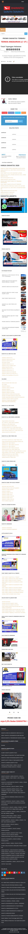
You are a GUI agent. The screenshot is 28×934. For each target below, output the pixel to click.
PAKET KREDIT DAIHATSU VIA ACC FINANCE (11, 580)
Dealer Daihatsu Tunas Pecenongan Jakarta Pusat (11, 918)
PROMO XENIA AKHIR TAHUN (18, 898)
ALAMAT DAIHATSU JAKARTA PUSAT (9, 752)
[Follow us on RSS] (10, 873)
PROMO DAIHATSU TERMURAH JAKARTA (11, 321)
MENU (22, 1)
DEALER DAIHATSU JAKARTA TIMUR (9, 603)
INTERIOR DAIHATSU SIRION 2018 (9, 425)
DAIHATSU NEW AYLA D (7, 357)
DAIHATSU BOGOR (5, 903)
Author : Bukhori (12, 99)
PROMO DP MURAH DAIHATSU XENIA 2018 (11, 395)
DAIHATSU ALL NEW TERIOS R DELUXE (10, 447)
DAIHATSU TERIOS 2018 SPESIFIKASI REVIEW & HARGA (13, 887)
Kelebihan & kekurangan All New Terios (10, 455)
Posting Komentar (7, 162)
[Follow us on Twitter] (5, 873)
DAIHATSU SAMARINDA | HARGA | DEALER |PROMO (12, 861)
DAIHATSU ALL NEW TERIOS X (8, 443)
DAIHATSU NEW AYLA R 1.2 (8, 370)
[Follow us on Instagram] (22, 873)
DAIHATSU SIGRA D (6, 491)
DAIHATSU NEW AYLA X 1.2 (8, 368)
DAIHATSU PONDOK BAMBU (7, 915)
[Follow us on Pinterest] (19, 873)
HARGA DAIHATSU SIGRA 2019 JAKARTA (10, 488)
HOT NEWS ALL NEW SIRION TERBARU (10, 422)
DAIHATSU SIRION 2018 (6, 898)
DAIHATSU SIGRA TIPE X (7, 494)
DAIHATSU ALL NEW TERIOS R (8, 446)
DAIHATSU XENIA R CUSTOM (7, 194)
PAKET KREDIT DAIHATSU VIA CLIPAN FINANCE (12, 578)
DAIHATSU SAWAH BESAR (6, 910)
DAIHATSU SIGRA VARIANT (7, 489)
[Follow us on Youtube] (12, 873)
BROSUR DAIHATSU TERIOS (7, 737)
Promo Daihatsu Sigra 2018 (8, 500)
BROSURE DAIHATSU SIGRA (19, 737)
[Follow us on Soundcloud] (5, 875)
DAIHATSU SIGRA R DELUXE (8, 499)
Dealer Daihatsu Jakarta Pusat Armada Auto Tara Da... (13, 609)
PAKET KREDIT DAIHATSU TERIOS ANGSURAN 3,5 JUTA (14, 451)
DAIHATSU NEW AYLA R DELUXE (9, 372)
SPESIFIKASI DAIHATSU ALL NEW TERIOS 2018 (12, 439)
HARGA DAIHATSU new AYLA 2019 (8, 179)
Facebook (11, 112)
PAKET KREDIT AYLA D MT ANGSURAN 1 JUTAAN (11, 173)
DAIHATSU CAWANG (5, 908)
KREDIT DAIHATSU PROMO (7, 735)
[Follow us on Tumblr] (24, 873)
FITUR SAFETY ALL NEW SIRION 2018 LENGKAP (12, 429)
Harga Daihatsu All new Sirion (8, 421)
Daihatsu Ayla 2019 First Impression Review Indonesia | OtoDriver (9, 281)
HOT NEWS (4, 384)
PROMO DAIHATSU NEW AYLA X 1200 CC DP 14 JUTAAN (13, 186)
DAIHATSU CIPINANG (18, 915)
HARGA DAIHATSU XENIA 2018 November (11, 394)
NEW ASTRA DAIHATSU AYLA (7, 177)
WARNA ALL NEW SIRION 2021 (8, 424)
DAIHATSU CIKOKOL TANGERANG (16, 903)
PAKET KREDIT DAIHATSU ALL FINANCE (10, 577)
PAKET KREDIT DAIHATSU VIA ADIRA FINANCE (12, 587)
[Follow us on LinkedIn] (2, 875)
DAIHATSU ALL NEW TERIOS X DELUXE (10, 444)
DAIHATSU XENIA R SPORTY (8, 390)
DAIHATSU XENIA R (6, 389)
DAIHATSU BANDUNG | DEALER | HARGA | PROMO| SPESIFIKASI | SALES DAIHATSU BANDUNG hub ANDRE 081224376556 (13, 803)
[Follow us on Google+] (7, 873)
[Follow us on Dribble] (14, 873)
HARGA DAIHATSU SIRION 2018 (8, 432)
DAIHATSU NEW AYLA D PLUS (8, 359)
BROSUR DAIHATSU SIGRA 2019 (18, 882)
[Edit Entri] (13, 61)
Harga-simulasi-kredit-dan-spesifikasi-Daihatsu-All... (12, 441)
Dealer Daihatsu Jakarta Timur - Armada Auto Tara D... (13, 611)
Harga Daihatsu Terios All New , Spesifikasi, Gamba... (13, 452)
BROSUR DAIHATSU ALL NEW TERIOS (10, 454)
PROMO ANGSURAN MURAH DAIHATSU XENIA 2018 (13, 397)
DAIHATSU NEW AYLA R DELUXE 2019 (10, 286)
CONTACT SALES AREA (6, 864)
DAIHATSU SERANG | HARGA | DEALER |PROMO (12, 843)
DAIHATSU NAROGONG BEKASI (8, 913)
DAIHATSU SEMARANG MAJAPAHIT (9, 529)
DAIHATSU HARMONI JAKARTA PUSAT (9, 762)
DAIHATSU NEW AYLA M (7, 360)
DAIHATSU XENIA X (6, 386)
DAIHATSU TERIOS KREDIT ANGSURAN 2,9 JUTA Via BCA (13, 168)
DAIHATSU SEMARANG (7, 527)
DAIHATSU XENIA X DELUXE (8, 387)
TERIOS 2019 (9, 882)
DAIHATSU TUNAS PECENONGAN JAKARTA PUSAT (12, 757)
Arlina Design (16, 932)
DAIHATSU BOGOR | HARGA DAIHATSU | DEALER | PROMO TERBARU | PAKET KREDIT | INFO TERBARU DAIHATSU (12, 778)
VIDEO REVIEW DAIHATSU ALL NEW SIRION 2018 (12, 430)
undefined (3, 132)
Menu (3, 29)
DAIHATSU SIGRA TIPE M (7, 492)
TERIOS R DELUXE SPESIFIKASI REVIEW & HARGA (11, 885)
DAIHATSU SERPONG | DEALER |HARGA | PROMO (12, 786)
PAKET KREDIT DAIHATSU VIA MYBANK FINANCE (12, 592)
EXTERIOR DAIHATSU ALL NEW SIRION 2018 (11, 427)
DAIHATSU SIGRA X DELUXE (8, 496)
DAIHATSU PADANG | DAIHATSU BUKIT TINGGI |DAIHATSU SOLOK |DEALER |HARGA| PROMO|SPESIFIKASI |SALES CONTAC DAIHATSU (12, 834)
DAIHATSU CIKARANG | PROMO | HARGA (10, 901)
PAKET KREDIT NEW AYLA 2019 (8, 298)
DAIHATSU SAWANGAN (6, 905)
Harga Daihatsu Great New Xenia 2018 (9, 190)
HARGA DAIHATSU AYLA (7, 367)
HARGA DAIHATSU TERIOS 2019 (9, 457)
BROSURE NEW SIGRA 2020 (8, 486)
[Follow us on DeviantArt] (17, 873)
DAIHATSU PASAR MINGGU (17, 905)
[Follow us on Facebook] (2, 873)
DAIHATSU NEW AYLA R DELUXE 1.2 (9, 373)
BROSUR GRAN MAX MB (18, 735)
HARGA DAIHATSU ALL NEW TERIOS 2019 (11, 449)
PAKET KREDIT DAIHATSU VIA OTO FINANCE (11, 589)
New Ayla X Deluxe (6, 362)
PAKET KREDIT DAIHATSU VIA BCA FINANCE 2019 (12, 590)
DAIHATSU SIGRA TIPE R (7, 497)
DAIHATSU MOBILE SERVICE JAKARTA (10, 398)
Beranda (3, 745)
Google (5, 112)
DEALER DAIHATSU (6, 601)
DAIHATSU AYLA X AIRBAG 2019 (9, 365)
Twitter (18, 112)
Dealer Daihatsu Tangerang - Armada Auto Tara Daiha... (14, 612)
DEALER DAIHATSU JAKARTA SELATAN (10, 604)
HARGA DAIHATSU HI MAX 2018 (7, 192)
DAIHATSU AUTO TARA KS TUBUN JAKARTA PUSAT (12, 760)
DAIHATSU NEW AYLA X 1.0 (8, 364)
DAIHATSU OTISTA (14, 908)
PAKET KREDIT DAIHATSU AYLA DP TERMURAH (11, 184)
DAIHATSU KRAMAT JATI (17, 910)
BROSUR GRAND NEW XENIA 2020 (9, 382)
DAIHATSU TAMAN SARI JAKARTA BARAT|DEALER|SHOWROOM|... (9, 401)
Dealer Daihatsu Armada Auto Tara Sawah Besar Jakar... (13, 755)
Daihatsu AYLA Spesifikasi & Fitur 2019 (10, 375)
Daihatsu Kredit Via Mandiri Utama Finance (11, 594)
